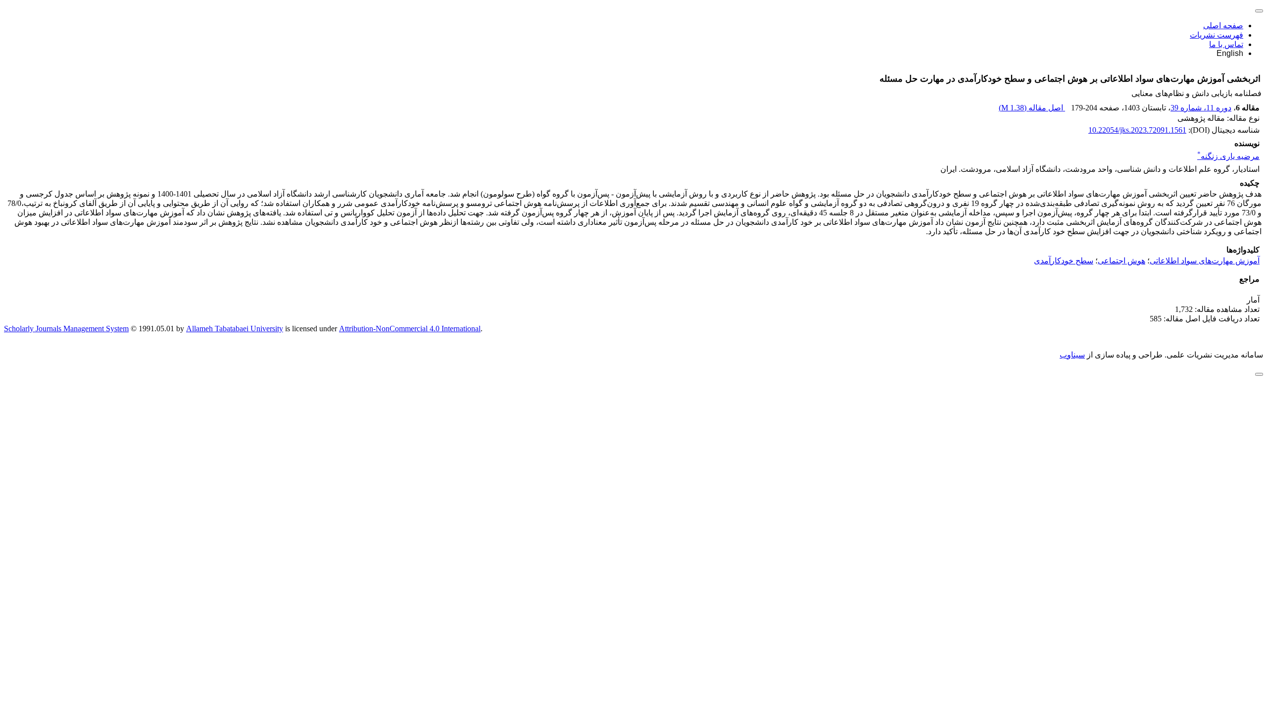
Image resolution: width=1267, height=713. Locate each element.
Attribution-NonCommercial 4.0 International (410, 328)
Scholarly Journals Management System (66, 328)
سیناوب (1072, 355)
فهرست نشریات (1216, 35)
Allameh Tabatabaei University (234, 328)
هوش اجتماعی (1121, 260)
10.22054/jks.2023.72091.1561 (1137, 130)
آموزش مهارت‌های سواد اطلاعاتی (1205, 260)
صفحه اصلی (1223, 25)
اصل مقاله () (1032, 107)
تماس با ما (1226, 44)
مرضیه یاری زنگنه (1228, 156)
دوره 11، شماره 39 (1200, 107)
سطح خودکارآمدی (1063, 260)
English (1230, 53)
